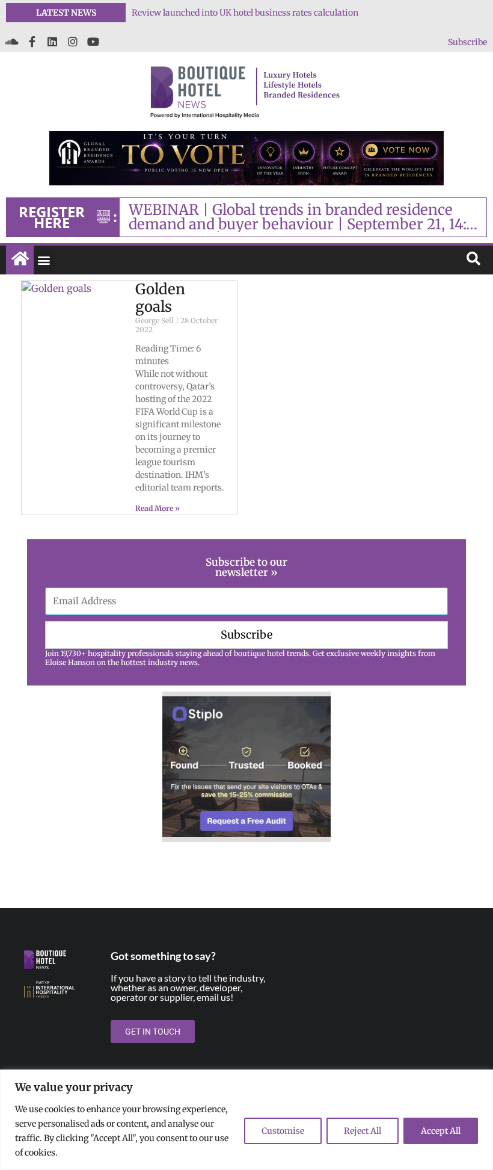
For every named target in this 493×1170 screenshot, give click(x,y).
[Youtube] (93, 41)
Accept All (441, 1130)
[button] (44, 260)
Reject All (362, 1130)
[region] (246, 1119)
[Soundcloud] (11, 41)
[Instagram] (72, 41)
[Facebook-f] (31, 41)
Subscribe (467, 42)
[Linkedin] (52, 41)
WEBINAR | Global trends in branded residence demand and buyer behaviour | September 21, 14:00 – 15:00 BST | (307, 217)
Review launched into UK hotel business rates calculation (245, 12)
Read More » (157, 508)
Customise (283, 1130)
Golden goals (160, 298)
